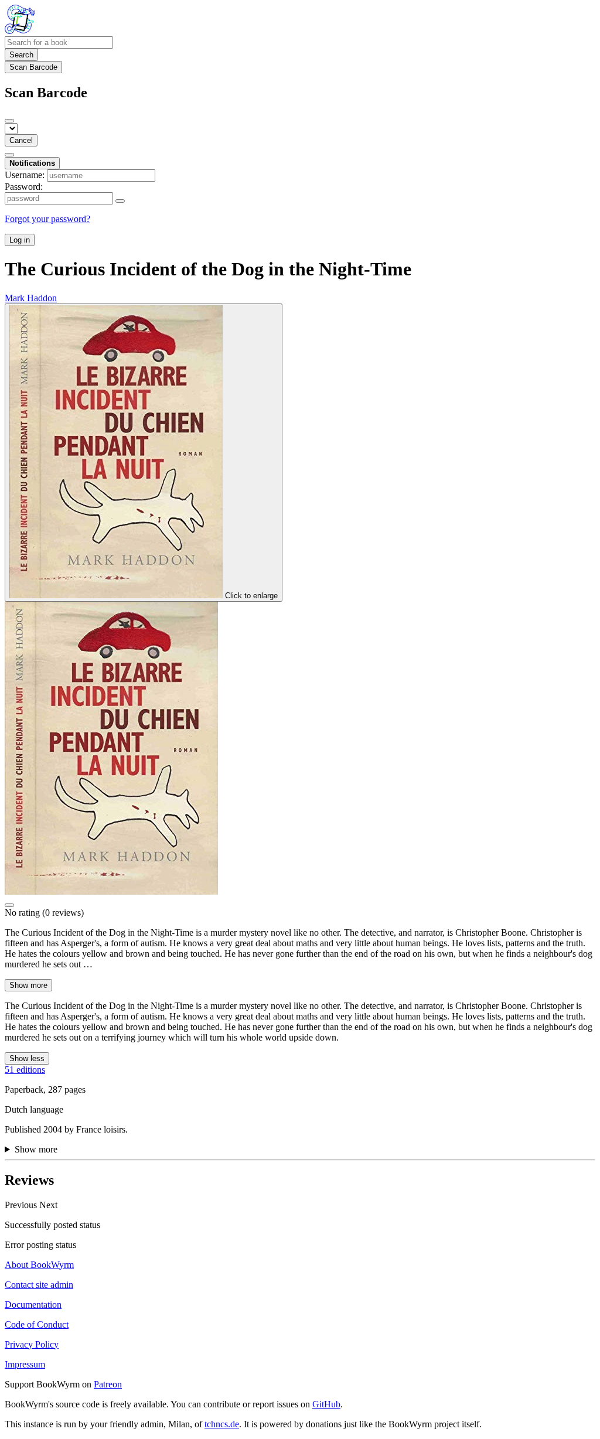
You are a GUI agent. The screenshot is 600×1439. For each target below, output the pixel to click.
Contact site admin (39, 1285)
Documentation (33, 1305)
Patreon (108, 1384)
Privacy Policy (32, 1344)
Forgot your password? (47, 219)
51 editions (25, 1070)
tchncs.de (221, 1424)
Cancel (21, 140)
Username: (25, 175)
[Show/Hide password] (120, 201)
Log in (19, 240)
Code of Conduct (37, 1324)
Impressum (25, 1364)
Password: (24, 187)
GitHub (326, 1404)
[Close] (9, 120)
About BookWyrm (39, 1265)
